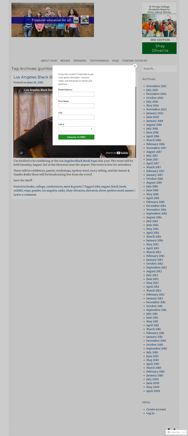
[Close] (135, 66)
